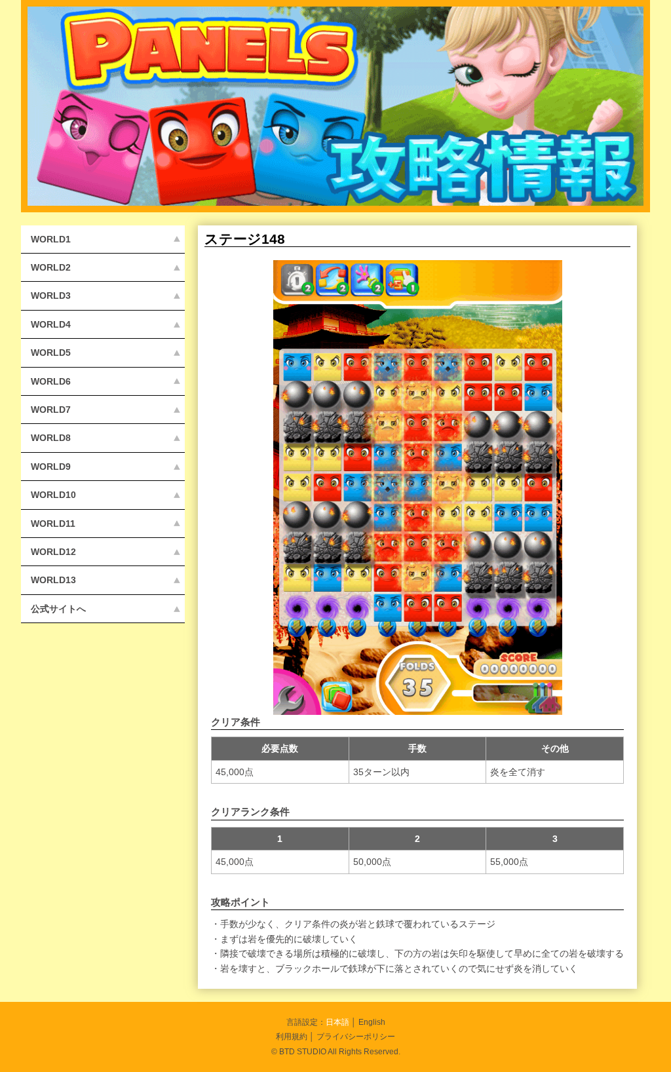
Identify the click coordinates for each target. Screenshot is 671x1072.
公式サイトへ (58, 608)
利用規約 (291, 1036)
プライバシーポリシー (355, 1036)
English (371, 1022)
